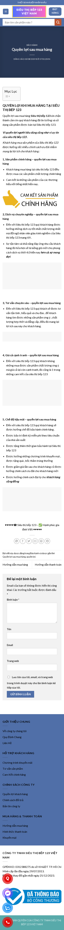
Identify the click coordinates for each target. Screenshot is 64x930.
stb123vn (45, 59)
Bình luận (13, 599)
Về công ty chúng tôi (14, 731)
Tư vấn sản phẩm (13, 768)
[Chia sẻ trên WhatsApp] (16, 541)
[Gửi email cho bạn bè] (35, 541)
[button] (6, 11)
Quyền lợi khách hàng (15, 794)
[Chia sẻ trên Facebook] (23, 541)
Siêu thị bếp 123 (48, 142)
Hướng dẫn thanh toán (48, 564)
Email (10, 645)
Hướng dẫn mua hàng (15, 564)
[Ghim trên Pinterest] (41, 541)
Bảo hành (32, 45)
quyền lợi (30, 556)
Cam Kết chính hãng (14, 774)
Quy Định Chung (12, 737)
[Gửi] (58, 22)
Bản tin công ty (11, 806)
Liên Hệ (7, 743)
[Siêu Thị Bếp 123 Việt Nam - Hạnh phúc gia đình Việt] (29, 12)
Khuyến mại (9, 837)
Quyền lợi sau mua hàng (14, 556)
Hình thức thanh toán (15, 831)
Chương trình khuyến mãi (17, 762)
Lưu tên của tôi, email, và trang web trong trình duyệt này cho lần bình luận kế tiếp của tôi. (31, 682)
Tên (9, 629)
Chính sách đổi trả (13, 800)
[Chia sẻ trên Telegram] (47, 541)
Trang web (13, 661)
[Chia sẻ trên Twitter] (29, 541)
